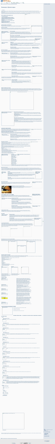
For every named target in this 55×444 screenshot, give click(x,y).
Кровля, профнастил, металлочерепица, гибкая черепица (12, 438)
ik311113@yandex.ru (5, 395)
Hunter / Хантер (5, 370)
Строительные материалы (5, 438)
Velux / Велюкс (4, 337)
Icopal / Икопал (4, 356)
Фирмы (1, 438)
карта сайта (45, 434)
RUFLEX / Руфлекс (5, 351)
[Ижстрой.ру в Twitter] (44, 442)
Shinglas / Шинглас (5, 332)
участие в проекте (46, 433)
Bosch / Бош (4, 375)
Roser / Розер (4, 318)
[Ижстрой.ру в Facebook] (45, 442)
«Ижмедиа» (48, 440)
